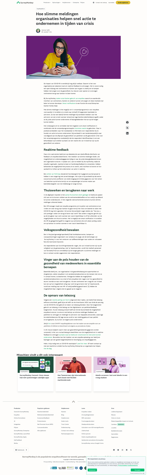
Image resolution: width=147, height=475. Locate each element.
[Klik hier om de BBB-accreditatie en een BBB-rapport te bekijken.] (53, 469)
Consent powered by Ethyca (136, 473)
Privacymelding (122, 465)
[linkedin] (127, 133)
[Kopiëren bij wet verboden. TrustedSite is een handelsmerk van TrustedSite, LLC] (70, 469)
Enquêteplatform (41, 8)
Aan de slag (47, 348)
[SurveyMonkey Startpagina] (25, 3)
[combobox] (21, 450)
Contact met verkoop (101, 2)
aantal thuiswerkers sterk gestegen (77, 195)
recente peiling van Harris (61, 300)
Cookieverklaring (133, 465)
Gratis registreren (123, 2)
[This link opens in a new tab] (114, 450)
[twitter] (127, 128)
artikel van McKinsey (54, 174)
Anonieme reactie (80, 128)
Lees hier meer (82, 344)
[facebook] (127, 122)
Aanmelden (111, 2)
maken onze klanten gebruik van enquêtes (70, 98)
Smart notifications (69, 103)
